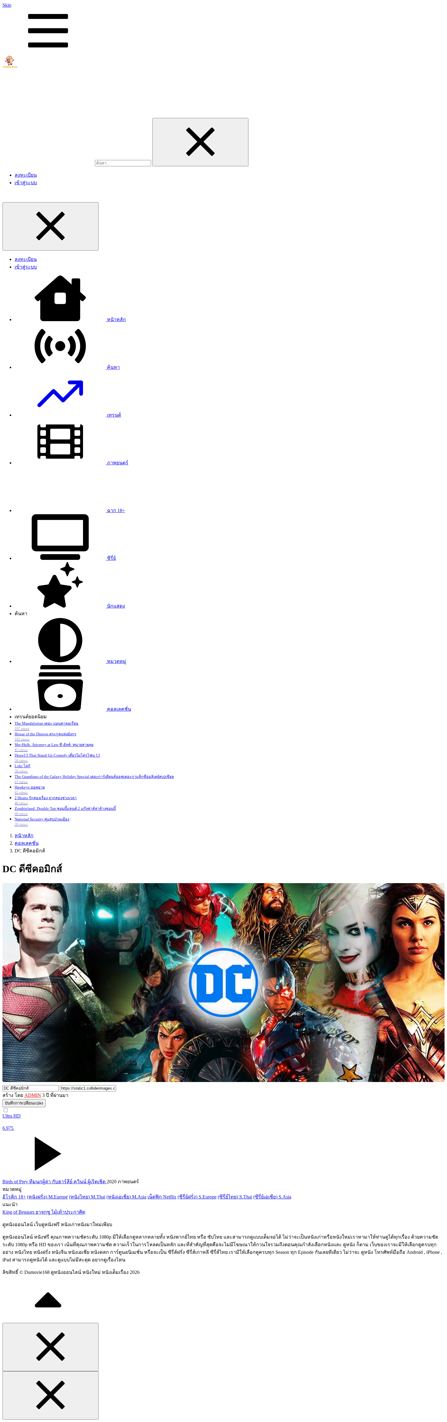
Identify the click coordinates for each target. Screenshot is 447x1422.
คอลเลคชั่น (118, 709)
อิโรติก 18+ (14, 1196)
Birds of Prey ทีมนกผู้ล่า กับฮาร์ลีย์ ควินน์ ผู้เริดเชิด (54, 1181)
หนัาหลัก (116, 319)
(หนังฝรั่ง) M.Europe (47, 1196)
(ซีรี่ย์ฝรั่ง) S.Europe (197, 1196)
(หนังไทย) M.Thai (87, 1196)
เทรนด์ (113, 415)
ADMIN (32, 1095)
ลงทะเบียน (26, 175)
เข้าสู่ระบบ (26, 182)
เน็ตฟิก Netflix (161, 1196)
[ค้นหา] (48, 162)
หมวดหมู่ (116, 661)
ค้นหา (113, 367)
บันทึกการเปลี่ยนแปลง (24, 1103)
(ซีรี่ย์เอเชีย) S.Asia (272, 1196)
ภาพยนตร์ (117, 462)
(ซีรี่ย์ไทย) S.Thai (235, 1196)
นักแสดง (115, 606)
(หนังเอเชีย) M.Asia (126, 1196)
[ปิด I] (200, 142)
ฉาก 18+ (115, 510)
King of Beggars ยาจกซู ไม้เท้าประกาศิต (43, 1212)
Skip (6, 5)
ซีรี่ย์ (111, 558)
